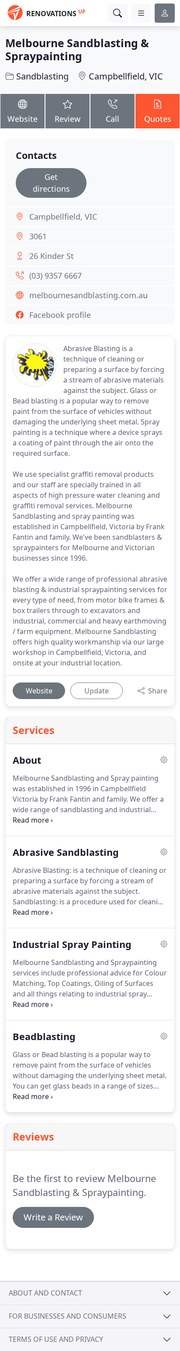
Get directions (51, 183)
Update (96, 691)
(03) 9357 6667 (55, 275)
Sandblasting (42, 76)
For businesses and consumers (67, 1316)
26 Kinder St (51, 256)
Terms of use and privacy (56, 1339)
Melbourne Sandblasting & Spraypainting (77, 49)
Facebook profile (60, 315)
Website (22, 119)
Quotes (157, 119)
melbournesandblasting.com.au (88, 295)
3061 (38, 236)
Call (112, 119)
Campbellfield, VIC (126, 76)
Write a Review (53, 1217)
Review (67, 119)
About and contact (45, 1293)
